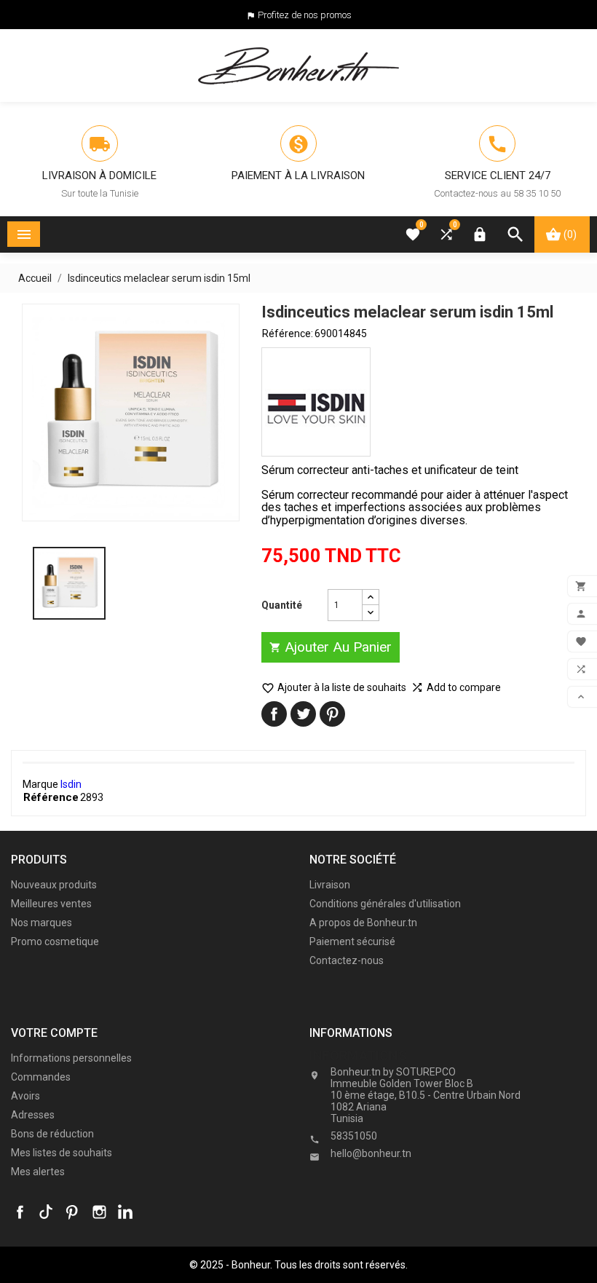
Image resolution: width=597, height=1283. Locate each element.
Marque (40, 784)
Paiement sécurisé (352, 941)
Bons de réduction (52, 1134)
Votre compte (54, 1033)
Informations (358, 1055)
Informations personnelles (71, 1058)
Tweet (303, 714)
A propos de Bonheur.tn (363, 922)
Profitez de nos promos (305, 14)
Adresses (33, 1115)
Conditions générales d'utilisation (385, 903)
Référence (51, 797)
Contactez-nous (346, 960)
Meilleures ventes (51, 903)
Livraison (329, 885)
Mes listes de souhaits (61, 1152)
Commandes (41, 1077)
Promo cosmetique (55, 941)
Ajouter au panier (330, 647)
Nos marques (41, 922)
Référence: (287, 333)
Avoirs (25, 1096)
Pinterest (332, 714)
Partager (274, 714)
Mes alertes (38, 1171)
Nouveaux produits (54, 885)
